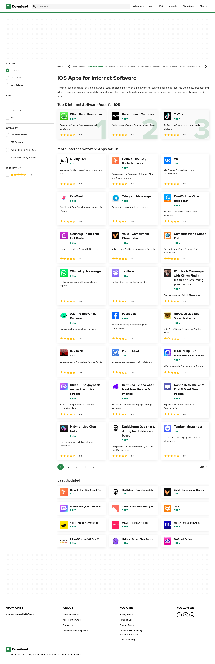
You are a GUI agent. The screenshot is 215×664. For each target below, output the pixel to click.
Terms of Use (126, 619)
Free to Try (16, 110)
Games (82, 66)
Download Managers (21, 134)
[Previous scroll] (69, 66)
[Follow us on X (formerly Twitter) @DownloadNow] (185, 614)
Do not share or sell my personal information (131, 632)
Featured (15, 70)
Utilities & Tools (194, 66)
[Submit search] (34, 6)
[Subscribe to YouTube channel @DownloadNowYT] (191, 614)
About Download (71, 614)
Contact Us (68, 625)
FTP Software (17, 142)
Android (173, 6)
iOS (161, 6)
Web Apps (188, 6)
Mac (151, 6)
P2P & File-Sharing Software (24, 150)
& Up (30, 174)
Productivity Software (126, 66)
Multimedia (110, 66)
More (202, 6)
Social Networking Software (24, 157)
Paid (13, 117)
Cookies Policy (127, 625)
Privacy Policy (126, 614)
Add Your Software (72, 619)
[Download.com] (17, 6)
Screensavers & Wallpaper (149, 66)
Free (13, 102)
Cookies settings (128, 639)
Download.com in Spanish (75, 630)
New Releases (18, 85)
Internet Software (95, 66)
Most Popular (17, 77)
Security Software (170, 66)
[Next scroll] (205, 66)
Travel (182, 66)
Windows (137, 6)
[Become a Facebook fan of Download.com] (179, 614)
